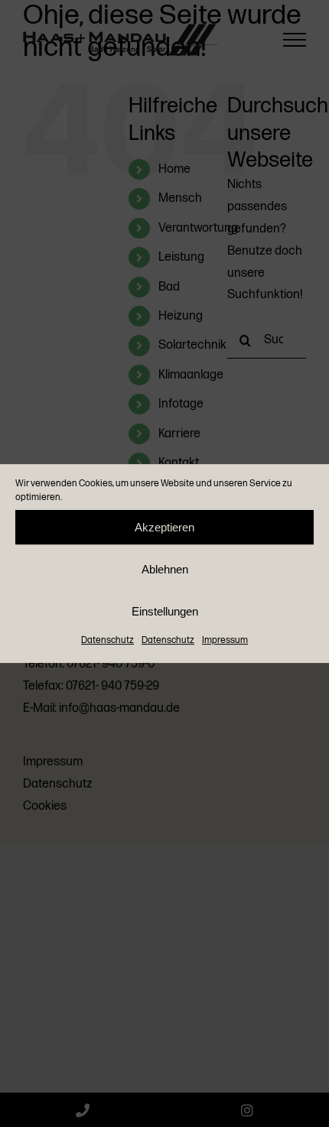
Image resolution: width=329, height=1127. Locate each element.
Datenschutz (107, 640)
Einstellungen (165, 611)
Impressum (225, 640)
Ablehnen (165, 569)
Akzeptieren (164, 527)
